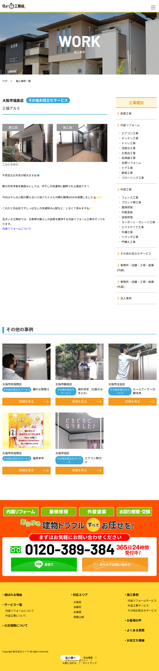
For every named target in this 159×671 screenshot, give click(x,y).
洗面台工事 (129, 148)
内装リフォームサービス (142, 600)
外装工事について (15, 615)
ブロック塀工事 (131, 202)
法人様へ (70, 658)
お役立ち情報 (135, 640)
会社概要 (88, 657)
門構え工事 (129, 242)
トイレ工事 (129, 143)
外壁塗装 (127, 212)
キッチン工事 (130, 138)
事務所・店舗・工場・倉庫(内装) (135, 267)
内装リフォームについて (16, 228)
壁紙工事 (127, 173)
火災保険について (16, 625)
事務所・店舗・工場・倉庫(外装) (135, 284)
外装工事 (126, 189)
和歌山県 (78, 617)
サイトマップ (90, 663)
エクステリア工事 (133, 227)
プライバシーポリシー (76, 660)
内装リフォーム (130, 125)
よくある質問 (135, 630)
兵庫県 (77, 612)
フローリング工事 (133, 178)
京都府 (77, 607)
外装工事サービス (138, 605)
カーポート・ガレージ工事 (138, 222)
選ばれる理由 (13, 595)
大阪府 (77, 602)
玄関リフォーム (131, 163)
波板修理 (127, 217)
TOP (4, 81)
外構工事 (127, 232)
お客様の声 (134, 620)
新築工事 (126, 113)
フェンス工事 (130, 197)
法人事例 (126, 298)
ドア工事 (127, 168)
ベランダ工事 (130, 237)
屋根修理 (127, 207)
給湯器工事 (129, 158)
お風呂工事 (129, 153)
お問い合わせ (70, 663)
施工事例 (133, 595)
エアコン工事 (130, 133)
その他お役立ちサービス (135, 253)
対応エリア (80, 595)
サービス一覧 (13, 605)
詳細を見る (26, 401)
